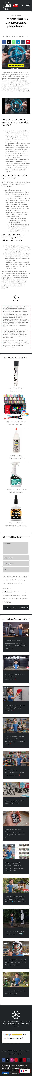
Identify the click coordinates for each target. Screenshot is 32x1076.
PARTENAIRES (24, 1024)
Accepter (5, 1073)
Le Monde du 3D (15, 15)
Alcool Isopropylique (16, 489)
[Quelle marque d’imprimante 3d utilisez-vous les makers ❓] (16, 758)
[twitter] (7, 1060)
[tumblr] (28, 1060)
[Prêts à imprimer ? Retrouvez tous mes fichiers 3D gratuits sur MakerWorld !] (16, 851)
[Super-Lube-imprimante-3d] (16, 428)
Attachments (7, 588)
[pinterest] (24, 1060)
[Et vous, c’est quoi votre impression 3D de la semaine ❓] (16, 694)
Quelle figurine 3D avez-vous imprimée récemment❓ (15, 676)
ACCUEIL (4, 1021)
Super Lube (16, 455)
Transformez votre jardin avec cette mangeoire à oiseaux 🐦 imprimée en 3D (16, 899)
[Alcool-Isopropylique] (16, 462)
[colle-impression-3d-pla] (16, 496)
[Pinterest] (28, 42)
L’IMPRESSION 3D (12, 1024)
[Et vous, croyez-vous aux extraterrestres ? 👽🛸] (16, 918)
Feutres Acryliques (16, 422)
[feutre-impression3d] (16, 395)
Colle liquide (16, 523)
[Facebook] (4, 42)
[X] (8, 42)
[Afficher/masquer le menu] (28, 5)
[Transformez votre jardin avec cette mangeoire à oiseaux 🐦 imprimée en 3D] (16, 885)
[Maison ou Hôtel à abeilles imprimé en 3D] (16, 979)
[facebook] (3, 1060)
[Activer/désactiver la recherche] (22, 5)
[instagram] (12, 1060)
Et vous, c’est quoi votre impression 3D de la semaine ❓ (15, 707)
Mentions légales (14, 1054)
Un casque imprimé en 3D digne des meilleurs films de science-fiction (15, 962)
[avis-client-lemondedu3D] (16, 1031)
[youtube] (16, 1060)
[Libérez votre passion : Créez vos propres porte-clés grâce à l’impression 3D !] (16, 818)
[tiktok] (20, 1060)
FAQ (19, 1024)
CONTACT (16, 1026)
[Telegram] (18, 42)
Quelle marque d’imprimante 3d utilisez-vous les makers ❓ (15, 772)
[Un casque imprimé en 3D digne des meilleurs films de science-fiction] (16, 948)
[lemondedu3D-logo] (16, 1011)
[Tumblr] (23, 42)
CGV (21, 1054)
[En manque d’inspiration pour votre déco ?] (16, 789)
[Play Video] (16, 106)
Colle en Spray (16, 388)
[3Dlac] (16, 361)
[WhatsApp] (13, 42)
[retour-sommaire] (16, 295)
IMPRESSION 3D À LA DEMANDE (16, 1021)
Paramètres (14, 1073)
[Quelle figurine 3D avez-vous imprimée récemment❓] (16, 663)
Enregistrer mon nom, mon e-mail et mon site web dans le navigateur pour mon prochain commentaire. (15, 579)
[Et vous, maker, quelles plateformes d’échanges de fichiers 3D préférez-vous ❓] (16, 725)
